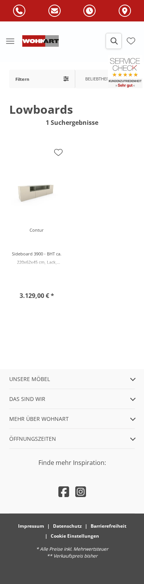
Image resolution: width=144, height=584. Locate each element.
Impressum (31, 526)
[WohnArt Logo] (40, 41)
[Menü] (10, 41)
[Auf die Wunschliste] (58, 152)
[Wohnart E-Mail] (54, 11)
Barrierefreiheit (108, 526)
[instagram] (80, 491)
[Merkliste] (131, 41)
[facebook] (63, 491)
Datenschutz (67, 526)
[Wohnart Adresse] (125, 11)
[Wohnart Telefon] (19, 11)
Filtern (22, 79)
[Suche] (113, 41)
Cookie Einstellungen (75, 536)
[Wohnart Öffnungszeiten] (89, 11)
